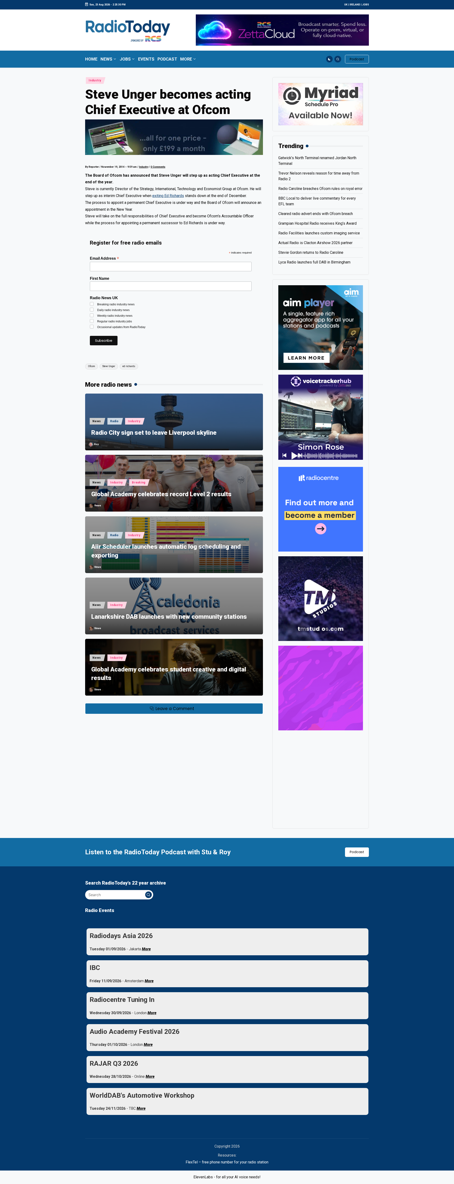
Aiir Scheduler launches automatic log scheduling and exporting (166, 551)
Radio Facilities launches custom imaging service (319, 233)
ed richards (128, 366)
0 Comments (158, 166)
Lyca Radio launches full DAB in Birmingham (314, 262)
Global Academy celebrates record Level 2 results (161, 494)
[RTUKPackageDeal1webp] (174, 137)
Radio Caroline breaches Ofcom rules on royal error (320, 188)
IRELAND (355, 4)
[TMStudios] (320, 598)
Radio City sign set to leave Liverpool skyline (154, 432)
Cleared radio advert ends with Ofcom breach (315, 213)
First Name (99, 278)
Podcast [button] (357, 852)
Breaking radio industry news (116, 304)
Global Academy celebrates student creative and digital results (168, 673)
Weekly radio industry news (114, 315)
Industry (95, 80)
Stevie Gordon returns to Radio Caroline (310, 252)
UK (346, 4)
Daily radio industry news (113, 310)
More (146, 949)
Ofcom (91, 366)
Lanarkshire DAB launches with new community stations (169, 616)
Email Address (104, 258)
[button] (357, 59)
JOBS (365, 4)
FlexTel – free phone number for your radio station (227, 1162)
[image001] (320, 687)
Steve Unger (108, 366)
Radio (114, 421)
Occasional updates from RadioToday (121, 327)
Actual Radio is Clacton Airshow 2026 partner (315, 243)
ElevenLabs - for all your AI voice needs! (227, 1177)
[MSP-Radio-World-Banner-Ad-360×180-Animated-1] (320, 104)
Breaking (138, 482)
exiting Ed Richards (168, 195)
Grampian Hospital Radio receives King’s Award (317, 223)
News (96, 421)
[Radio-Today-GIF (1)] (320, 509)
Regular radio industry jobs (114, 321)
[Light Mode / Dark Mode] (329, 59)
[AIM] (320, 327)
